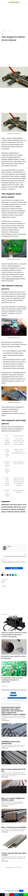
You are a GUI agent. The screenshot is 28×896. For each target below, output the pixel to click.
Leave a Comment (14, 568)
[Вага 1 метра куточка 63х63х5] (14, 815)
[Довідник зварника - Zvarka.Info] (14, 2)
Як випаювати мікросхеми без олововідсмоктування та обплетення (12, 680)
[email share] (5, 575)
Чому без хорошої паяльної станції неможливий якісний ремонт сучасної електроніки (13, 634)
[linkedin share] (10, 575)
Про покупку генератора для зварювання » (15, 556)
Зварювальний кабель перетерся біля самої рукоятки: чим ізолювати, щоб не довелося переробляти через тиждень (13, 710)
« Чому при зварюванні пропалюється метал (13, 562)
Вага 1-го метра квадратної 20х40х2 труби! (13, 799)
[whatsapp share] (13, 575)
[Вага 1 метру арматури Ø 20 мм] (14, 757)
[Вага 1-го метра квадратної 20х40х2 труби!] (14, 786)
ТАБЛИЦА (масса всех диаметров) (10, 742)
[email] (7, 894)
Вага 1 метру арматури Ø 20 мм (13, 770)
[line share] (15, 575)
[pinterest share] (7, 575)
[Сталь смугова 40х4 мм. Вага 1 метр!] (14, 841)
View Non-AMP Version (18, 867)
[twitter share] (2, 575)
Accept (21, 890)
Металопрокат (5, 738)
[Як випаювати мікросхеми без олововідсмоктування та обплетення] (14, 668)
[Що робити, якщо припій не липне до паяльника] (14, 646)
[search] (26, 2)
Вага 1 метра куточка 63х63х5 (13, 827)
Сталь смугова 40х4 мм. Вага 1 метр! (13, 854)
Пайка (2, 34)
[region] (14, 16)
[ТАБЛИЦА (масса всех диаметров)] (14, 730)
